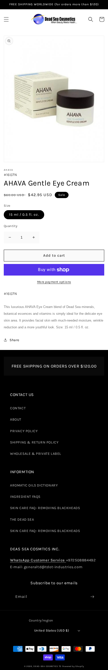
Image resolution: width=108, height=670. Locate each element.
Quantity (10, 226)
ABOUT (15, 419)
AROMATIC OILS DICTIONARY (34, 485)
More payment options (54, 282)
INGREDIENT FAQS (25, 497)
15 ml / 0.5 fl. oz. (24, 214)
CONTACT (18, 408)
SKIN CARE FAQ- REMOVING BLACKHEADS (45, 508)
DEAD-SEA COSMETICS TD (47, 666)
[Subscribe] (92, 597)
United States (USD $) (51, 630)
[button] (6, 19)
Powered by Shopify (73, 666)
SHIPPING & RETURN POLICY (34, 442)
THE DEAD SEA (22, 519)
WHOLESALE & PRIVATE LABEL (35, 454)
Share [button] (14, 340)
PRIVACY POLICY (24, 431)
